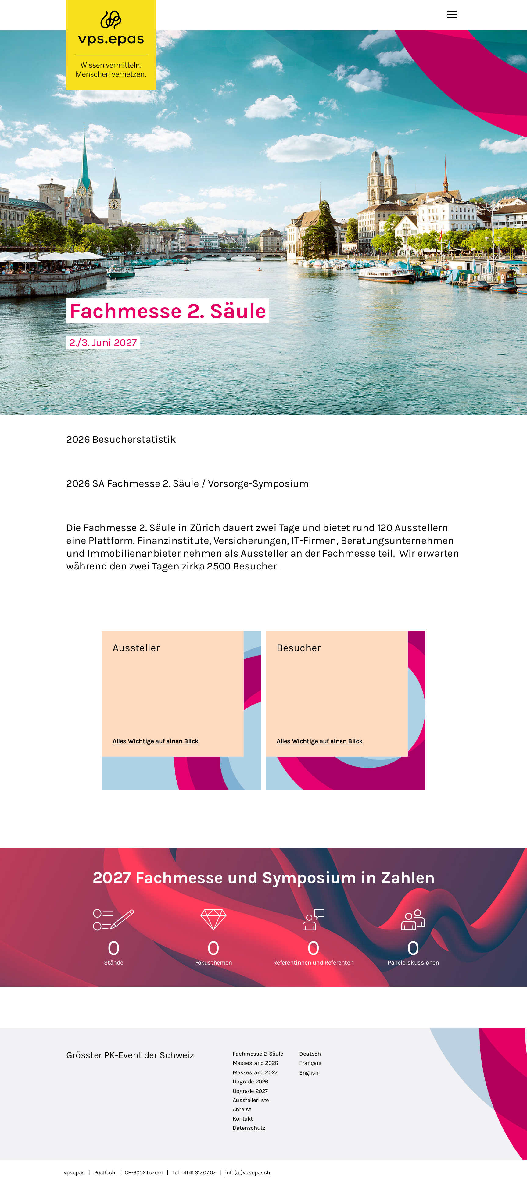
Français (310, 1063)
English (308, 1072)
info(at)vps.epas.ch (247, 1172)
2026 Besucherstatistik (121, 439)
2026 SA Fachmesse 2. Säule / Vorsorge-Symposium (187, 483)
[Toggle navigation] (452, 15)
